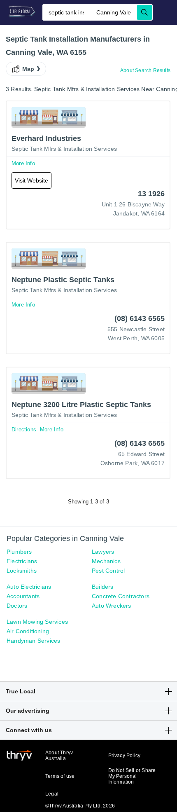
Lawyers (103, 551)
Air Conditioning (28, 631)
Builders (103, 586)
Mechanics (106, 561)
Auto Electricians (29, 586)
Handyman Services (33, 640)
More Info (23, 163)
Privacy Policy (124, 755)
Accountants (23, 596)
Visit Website (31, 180)
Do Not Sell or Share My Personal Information (132, 776)
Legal (51, 794)
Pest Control (108, 570)
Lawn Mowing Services (37, 621)
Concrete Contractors (120, 596)
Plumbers (19, 551)
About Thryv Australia (59, 755)
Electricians (22, 561)
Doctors (17, 605)
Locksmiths (22, 570)
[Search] (144, 12)
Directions (24, 429)
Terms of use (60, 776)
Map (28, 69)
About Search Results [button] (145, 70)
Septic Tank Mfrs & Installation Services (64, 148)
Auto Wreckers (111, 605)
